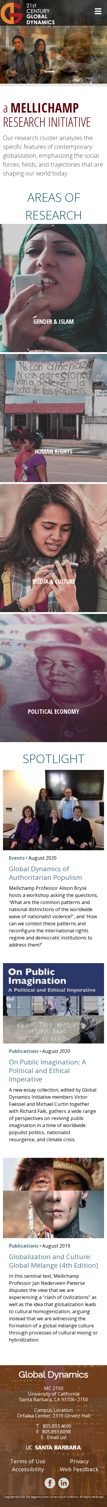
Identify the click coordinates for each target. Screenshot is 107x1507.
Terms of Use (27, 1461)
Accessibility (28, 1469)
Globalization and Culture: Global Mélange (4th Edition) (53, 1261)
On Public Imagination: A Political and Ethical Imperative (47, 1070)
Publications (23, 1051)
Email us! (56, 1437)
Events (17, 858)
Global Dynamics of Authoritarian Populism (45, 873)
